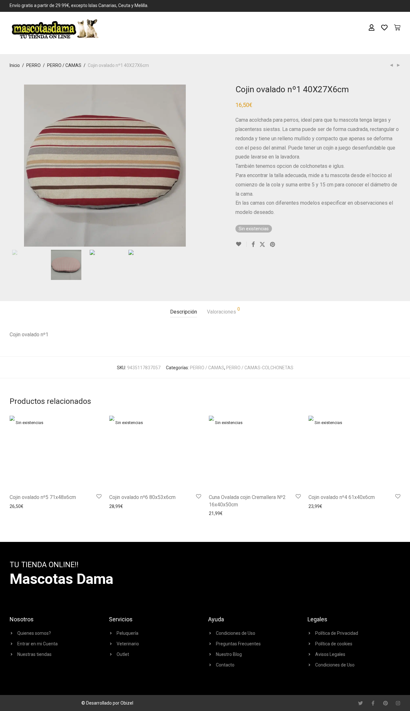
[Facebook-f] (373, 703)
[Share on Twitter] (262, 244)
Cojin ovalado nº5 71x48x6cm (43, 497)
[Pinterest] (385, 703)
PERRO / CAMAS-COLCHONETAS (259, 367)
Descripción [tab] (183, 312)
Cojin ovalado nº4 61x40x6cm (341, 497)
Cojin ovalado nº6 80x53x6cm (142, 497)
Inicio (15, 65)
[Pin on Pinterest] (273, 244)
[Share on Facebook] (253, 244)
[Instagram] (398, 703)
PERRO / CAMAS (64, 65)
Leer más (17, 506)
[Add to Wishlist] (241, 244)
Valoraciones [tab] (223, 311)
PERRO (33, 65)
